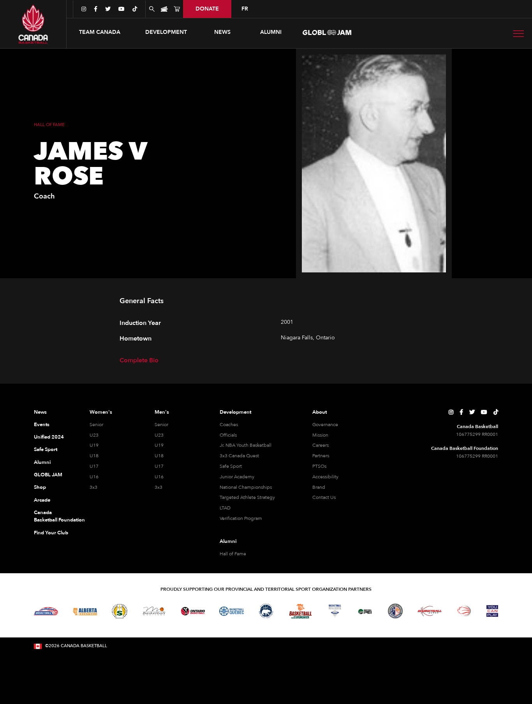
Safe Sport (45, 449)
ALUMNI (271, 32)
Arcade (42, 500)
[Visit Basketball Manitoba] (154, 611)
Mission (320, 435)
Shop (40, 487)
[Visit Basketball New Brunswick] (300, 611)
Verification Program (241, 518)
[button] (100, 32)
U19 (94, 445)
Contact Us (324, 497)
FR (244, 8)
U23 (94, 435)
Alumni (42, 462)
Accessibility (325, 477)
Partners (320, 456)
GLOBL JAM (48, 474)
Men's (162, 412)
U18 (94, 456)
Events (41, 424)
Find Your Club (51, 532)
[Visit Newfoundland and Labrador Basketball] (395, 611)
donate (207, 8)
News (40, 412)
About (319, 412)
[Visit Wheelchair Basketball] (464, 611)
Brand (318, 487)
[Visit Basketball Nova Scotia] (335, 611)
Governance (325, 424)
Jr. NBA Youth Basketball (245, 445)
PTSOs (319, 466)
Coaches (229, 424)
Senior (96, 424)
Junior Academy (237, 477)
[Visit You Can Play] (492, 611)
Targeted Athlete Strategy (247, 497)
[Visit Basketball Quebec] (231, 611)
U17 (94, 466)
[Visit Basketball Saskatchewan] (119, 611)
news (222, 32)
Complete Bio (139, 360)
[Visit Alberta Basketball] (85, 611)
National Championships (246, 487)
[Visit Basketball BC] (46, 611)
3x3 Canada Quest (239, 456)
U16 (94, 477)
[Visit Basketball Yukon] (429, 611)
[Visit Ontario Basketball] (193, 611)
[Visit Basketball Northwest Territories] (266, 611)
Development (235, 412)
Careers (320, 445)
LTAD (225, 508)
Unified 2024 (49, 437)
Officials (228, 435)
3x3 (93, 487)
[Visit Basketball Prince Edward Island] (365, 611)
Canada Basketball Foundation (52, 516)
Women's (101, 412)
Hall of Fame (233, 554)
